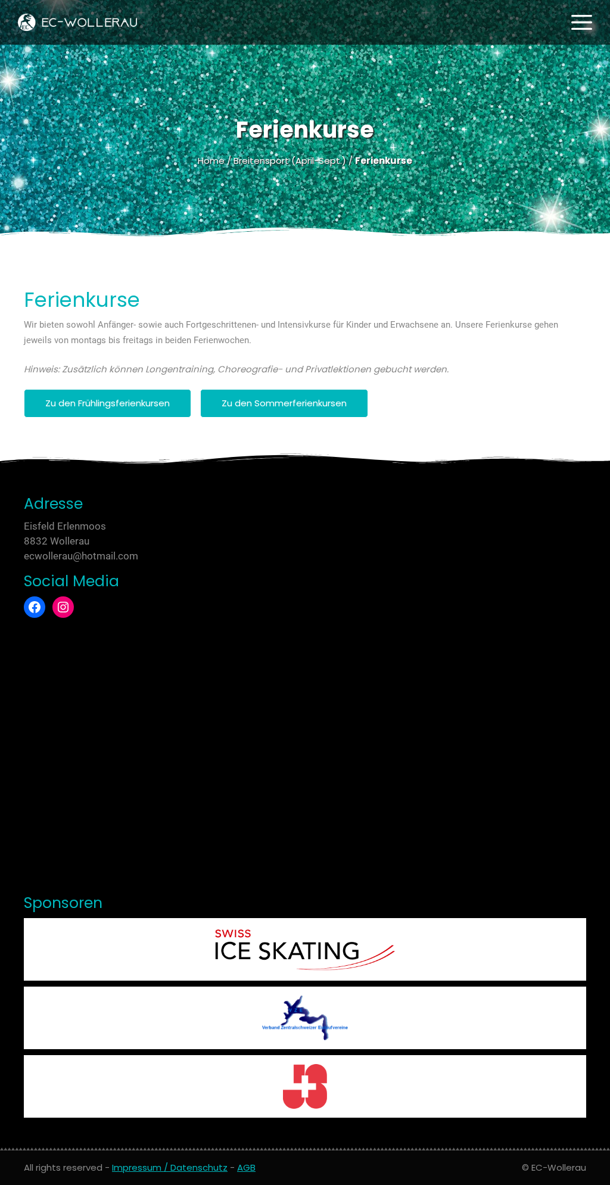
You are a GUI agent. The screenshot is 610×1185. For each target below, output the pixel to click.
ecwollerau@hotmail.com (81, 556)
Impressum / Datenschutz (170, 1167)
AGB (246, 1167)
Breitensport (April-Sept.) (290, 160)
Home (211, 160)
